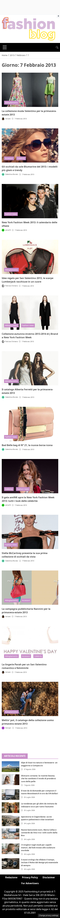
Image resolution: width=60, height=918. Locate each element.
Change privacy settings (48, 915)
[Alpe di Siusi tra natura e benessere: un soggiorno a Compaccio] (10, 766)
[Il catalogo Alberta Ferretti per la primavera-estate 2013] (30, 368)
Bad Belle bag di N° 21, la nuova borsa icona (27, 445)
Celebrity (21, 158)
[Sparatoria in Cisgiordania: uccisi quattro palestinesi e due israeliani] (10, 820)
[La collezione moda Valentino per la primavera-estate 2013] (30, 90)
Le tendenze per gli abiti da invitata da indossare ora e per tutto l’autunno (39, 805)
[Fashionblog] (28, 28)
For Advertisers (30, 883)
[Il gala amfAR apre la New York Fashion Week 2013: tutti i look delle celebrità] (30, 476)
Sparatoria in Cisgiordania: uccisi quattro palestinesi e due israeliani (37, 818)
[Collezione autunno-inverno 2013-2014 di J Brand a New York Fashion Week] (30, 312)
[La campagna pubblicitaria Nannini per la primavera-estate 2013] (30, 587)
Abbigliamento (11, 102)
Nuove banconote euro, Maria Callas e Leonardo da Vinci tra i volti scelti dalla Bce (39, 832)
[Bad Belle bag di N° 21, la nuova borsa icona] (30, 424)
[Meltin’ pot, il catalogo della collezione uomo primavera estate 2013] (30, 699)
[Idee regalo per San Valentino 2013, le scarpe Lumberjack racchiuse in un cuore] (30, 257)
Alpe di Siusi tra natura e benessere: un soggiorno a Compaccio (39, 764)
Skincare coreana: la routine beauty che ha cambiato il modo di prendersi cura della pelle (38, 778)
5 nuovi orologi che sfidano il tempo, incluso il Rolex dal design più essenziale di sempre (39, 862)
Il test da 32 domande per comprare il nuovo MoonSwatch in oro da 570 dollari (39, 792)
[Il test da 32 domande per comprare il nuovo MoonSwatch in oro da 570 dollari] (10, 794)
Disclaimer (49, 877)
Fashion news (11, 214)
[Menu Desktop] (5, 47)
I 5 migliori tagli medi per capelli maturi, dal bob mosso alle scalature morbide (38, 847)
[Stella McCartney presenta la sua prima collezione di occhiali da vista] (30, 532)
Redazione (11, 877)
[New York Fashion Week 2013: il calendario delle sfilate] (30, 201)
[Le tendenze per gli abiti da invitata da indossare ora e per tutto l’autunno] (10, 807)
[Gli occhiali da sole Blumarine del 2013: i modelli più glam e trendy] (30, 145)
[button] (57, 47)
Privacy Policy (30, 877)
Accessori (9, 158)
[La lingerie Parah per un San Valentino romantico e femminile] (30, 643)
